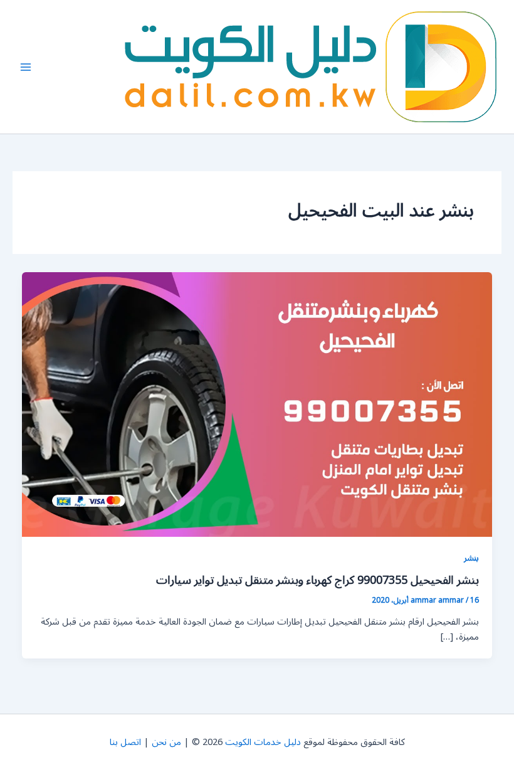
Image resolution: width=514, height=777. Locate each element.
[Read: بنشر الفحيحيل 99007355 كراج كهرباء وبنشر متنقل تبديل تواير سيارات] (257, 404)
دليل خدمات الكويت (263, 742)
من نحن (166, 742)
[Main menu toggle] (26, 67)
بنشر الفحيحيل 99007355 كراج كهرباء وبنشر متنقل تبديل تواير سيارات (317, 580)
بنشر (471, 557)
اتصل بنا (125, 742)
